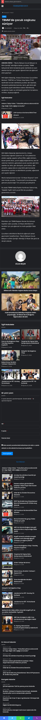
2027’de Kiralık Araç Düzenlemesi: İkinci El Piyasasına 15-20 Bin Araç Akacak (25, 503)
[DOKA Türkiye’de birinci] (7, 565)
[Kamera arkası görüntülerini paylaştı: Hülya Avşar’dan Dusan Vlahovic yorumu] (7, 486)
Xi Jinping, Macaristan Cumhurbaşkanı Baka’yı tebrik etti (26, 627)
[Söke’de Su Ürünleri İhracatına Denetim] (7, 495)
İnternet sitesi (6, 438)
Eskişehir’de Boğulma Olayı (28, 352)
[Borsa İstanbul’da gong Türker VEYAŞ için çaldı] (7, 521)
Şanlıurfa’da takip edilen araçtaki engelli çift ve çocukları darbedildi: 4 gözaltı (18, 611)
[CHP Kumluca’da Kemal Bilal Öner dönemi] (7, 115)
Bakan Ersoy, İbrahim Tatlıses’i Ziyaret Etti (9, 363)
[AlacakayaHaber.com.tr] (20, 6)
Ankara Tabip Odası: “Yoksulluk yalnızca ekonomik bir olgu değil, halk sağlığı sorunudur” (19, 469)
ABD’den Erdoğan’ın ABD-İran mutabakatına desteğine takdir (25, 618)
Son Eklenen (20, 462)
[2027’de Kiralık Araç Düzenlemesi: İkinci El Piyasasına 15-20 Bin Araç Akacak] (7, 503)
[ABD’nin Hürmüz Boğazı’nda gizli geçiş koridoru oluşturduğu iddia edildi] (7, 530)
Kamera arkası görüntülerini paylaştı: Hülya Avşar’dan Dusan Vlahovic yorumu (25, 486)
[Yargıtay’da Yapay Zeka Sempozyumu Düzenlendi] (30, 334)
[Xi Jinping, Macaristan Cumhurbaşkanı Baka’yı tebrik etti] (7, 628)
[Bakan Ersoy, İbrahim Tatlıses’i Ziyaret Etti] (11, 355)
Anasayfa (6, 12)
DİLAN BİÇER (8, 28)
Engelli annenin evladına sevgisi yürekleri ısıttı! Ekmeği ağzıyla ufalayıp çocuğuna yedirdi (25, 538)
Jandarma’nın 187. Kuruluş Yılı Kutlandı (11, 382)
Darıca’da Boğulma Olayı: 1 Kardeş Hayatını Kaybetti (10, 343)
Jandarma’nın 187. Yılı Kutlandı (28, 382)
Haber (12, 12)
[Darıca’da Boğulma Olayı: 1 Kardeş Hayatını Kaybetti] (11, 334)
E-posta (4, 431)
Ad (3, 424)
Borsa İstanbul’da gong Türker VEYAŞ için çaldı (24, 520)
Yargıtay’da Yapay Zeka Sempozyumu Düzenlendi (30, 342)
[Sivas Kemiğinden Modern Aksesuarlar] (7, 582)
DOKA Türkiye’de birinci (22, 563)
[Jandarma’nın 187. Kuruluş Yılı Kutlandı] (11, 374)
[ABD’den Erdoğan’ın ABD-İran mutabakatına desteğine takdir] (7, 619)
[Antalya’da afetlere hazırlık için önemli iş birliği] (7, 477)
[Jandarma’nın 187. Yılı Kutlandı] (30, 374)
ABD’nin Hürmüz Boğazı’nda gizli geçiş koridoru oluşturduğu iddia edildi (25, 529)
